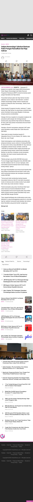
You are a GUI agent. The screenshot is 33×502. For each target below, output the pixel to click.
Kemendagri (26, 261)
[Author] (2, 57)
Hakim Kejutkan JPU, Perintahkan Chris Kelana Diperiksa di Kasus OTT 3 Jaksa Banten (15, 367)
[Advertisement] (16, 16)
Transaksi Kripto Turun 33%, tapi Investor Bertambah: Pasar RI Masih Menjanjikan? (15, 275)
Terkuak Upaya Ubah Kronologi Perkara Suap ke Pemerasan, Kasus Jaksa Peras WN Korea (15, 362)
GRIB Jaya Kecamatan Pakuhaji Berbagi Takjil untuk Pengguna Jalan (17, 399)
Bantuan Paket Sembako (10, 261)
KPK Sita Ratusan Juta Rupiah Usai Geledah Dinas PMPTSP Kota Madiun (18, 406)
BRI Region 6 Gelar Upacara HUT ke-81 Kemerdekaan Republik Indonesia (14, 286)
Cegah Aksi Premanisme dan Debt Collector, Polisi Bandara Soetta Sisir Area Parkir (17, 428)
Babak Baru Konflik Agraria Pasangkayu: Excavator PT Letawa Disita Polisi (16, 392)
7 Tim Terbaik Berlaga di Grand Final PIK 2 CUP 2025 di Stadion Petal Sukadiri (17, 385)
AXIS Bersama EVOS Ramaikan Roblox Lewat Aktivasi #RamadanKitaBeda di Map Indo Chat (17, 413)
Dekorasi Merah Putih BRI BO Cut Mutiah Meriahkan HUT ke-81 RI (15, 270)
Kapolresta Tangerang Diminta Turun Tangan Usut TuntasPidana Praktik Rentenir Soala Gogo (16, 373)
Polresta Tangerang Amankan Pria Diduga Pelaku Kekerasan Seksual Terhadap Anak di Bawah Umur (16, 378)
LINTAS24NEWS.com (7, 87)
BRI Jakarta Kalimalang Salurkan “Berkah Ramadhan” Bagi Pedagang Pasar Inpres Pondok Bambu (6, 245)
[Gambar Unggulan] (16, 74)
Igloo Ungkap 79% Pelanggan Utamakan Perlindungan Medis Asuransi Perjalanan (15, 291)
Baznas (19, 261)
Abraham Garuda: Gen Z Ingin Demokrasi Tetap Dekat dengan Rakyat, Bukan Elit (17, 421)
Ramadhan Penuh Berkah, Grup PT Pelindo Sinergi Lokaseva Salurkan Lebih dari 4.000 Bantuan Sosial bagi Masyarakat (7, 224)
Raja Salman (5, 264)
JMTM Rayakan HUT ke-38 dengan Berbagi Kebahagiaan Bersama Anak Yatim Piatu (15, 280)
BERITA (7, 44)
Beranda (3, 44)
